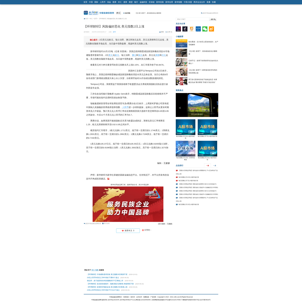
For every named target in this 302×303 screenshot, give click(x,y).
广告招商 (153, 297)
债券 (125, 2)
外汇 (120, 2)
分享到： (148, 230)
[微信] (205, 29)
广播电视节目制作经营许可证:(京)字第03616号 (196, 300)
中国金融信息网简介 (115, 297)
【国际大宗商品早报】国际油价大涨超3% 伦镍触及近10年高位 (198, 187)
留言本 (133, 297)
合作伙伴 (139, 297)
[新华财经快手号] (192, 29)
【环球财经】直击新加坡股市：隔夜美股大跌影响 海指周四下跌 (110, 284)
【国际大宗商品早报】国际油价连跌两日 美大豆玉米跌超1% (197, 184)
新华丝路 (160, 2)
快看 (214, 2)
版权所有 (104, 300)
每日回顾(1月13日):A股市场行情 (189, 204)
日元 (164, 55)
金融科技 (143, 2)
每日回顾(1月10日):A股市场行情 (189, 177)
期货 (131, 2)
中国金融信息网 (96, 300)
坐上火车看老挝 (197, 114)
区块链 (152, 2)
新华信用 (169, 2)
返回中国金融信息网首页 (210, 13)
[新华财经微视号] (179, 29)
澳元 (134, 55)
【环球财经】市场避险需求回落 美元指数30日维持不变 (107, 274)
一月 (214, 165)
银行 (136, 2)
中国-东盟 (188, 2)
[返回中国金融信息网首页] (108, 179)
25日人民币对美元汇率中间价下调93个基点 (103, 277)
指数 (97, 270)
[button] (179, 105)
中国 (91, 2)
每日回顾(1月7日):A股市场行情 (207, 136)
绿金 (109, 2)
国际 (96, 2)
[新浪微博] (212, 29)
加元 (140, 55)
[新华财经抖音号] (185, 29)
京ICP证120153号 (113, 300)
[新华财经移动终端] (199, 29)
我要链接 (146, 297)
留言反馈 (106, 223)
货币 (95, 18)
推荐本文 (129, 231)
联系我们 (126, 297)
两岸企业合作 (199, 2)
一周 (207, 165)
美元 (111, 55)
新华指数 (178, 2)
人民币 (102, 2)
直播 (208, 2)
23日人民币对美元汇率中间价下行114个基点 (103, 290)
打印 (162, 32)
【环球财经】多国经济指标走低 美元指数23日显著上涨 (107, 287)
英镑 (157, 55)
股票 (114, 2)
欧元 (117, 55)
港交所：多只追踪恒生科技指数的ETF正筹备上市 (105, 281)
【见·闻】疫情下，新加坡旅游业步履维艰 (148, 13)
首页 (85, 2)
